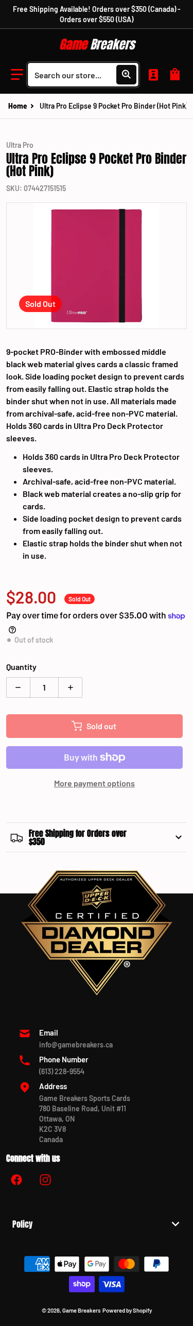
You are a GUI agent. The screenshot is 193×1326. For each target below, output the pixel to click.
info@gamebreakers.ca (76, 1044)
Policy (22, 1224)
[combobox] (83, 75)
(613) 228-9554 (61, 1071)
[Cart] (176, 74)
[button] (17, 74)
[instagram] (45, 1179)
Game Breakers (81, 1310)
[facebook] (16, 1179)
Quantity (21, 666)
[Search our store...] (126, 74)
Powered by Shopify (127, 1310)
